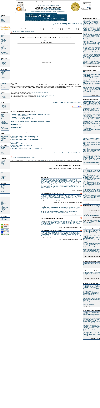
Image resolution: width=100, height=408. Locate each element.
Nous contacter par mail (76, 170)
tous (32, 29)
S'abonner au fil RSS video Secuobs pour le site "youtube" (67, 102)
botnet (2, 187)
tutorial (91, 215)
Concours (3, 39)
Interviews (3, 48)
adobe (63, 223)
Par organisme (4, 86)
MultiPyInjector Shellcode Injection (91, 162)
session (37, 92)
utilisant (46, 200)
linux (2, 186)
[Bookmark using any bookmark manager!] (77, 107)
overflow (67, 223)
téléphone (66, 198)
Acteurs (3, 41)
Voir (77, 29)
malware (88, 208)
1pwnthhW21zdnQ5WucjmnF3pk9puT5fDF (53, 3)
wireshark (68, 208)
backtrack (46, 92)
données (58, 196)
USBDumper (43, 184)
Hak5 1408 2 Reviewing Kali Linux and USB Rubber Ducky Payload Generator (30, 120)
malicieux (55, 198)
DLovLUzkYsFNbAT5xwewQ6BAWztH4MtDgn (49, 5)
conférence (56, 197)
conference (43, 210)
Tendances (3, 35)
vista (73, 197)
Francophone (4, 61)
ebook (80, 221)
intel (49, 200)
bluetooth (51, 197)
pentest (66, 235)
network (3, 166)
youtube (47, 40)
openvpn (52, 211)
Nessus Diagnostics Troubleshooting (91, 158)
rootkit (76, 197)
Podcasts (3, 49)
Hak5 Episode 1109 (16, 124)
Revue (2, 73)
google (57, 200)
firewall (90, 222)
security (3, 160)
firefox (59, 223)
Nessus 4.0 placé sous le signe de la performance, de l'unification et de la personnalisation (91, 327)
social (52, 223)
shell (64, 197)
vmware (72, 208)
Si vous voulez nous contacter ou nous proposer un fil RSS (67, 24)
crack (72, 234)
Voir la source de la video (75, 101)
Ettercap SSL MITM (47, 185)
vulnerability (96, 206)
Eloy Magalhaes (87, 148)
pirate (45, 224)
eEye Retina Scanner (49, 187)
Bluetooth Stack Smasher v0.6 (48, 179)
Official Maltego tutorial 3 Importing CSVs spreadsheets (25, 139)
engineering (60, 198)
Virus (2, 38)
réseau (65, 195)
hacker (2, 163)
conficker (66, 210)
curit (2, 172)
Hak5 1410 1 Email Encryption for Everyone (22, 118)
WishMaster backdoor (69, 184)
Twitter (2, 20)
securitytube (43, 212)
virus (46, 196)
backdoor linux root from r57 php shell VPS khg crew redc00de (26, 148)
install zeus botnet (87, 146)
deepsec (49, 212)
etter (73, 210)
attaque (3, 151)
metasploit (3, 176)
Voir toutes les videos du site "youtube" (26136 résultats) (68, 104)
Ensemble (3, 71)
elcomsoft (76, 210)
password (66, 207)
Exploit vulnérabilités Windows (60, 185)
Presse (2, 17)
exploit (2, 148)
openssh (63, 212)
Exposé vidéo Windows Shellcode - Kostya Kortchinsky (60, 180)
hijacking (41, 92)
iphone (63, 211)
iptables (75, 211)
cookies (33, 92)
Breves (2, 44)
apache (45, 237)
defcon (87, 215)
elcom (69, 210)
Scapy (57, 186)
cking (2, 178)
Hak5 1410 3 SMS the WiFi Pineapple (20, 117)
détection (43, 198)
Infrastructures (4, 45)
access (42, 223)
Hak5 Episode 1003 (16, 123)
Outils (2, 42)
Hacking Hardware (59, 184)
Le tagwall (3, 64)
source (62, 196)
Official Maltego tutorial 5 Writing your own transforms (24, 136)
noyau (42, 200)
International (4, 219)
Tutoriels (3, 47)
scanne (79, 196)
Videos (2, 74)
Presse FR (3, 18)
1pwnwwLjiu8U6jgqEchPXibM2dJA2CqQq (52, 8)
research (70, 222)
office (56, 212)
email (74, 235)
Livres (2, 46)
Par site (3, 63)
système (43, 196)
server (87, 222)
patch (64, 221)
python (42, 234)
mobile (46, 198)
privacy (56, 223)
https (77, 198)
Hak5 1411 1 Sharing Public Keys (19, 115)
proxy (49, 237)
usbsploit (54, 196)
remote (96, 208)
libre (64, 200)
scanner (46, 197)
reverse (61, 197)
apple (67, 221)
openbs (60, 211)
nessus (69, 234)
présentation (74, 196)
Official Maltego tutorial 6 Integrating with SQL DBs (23, 138)
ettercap (56, 211)
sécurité (3, 147)
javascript (53, 235)
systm (59, 212)
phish (96, 221)
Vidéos (2, 19)
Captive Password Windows (71, 182)
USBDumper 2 (50, 184)
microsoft (3, 153)
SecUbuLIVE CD (64, 186)
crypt (94, 215)
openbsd (70, 211)
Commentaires (4, 53)
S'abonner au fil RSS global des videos (24, 31)
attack (2, 164)
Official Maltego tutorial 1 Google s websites (22, 143)
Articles (3, 72)
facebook (43, 222)
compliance (71, 233)
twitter (70, 221)
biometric (3, 177)
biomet (2, 175)
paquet (70, 198)
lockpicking (56, 208)
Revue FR (3, 138)
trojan (49, 223)
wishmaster (53, 200)
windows (3, 149)
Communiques (4, 51)
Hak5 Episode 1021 (16, 127)
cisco (2, 191)
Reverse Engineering (50, 186)
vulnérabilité (78, 195)
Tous (2, 59)
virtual (74, 222)
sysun (61, 200)
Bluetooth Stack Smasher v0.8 (62, 179)
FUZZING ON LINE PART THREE (91, 138)
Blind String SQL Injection (89, 151)
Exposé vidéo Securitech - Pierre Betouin (67, 181)
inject (84, 222)
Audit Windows (61, 182)
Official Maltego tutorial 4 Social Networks (21, 145)
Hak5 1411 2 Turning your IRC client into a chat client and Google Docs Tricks (30, 114)
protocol (69, 196)
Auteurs (3, 77)
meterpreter (68, 197)
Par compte (3, 106)
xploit (97, 215)
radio (67, 212)
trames (74, 198)
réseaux (42, 197)
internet (92, 208)
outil (2, 152)
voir (61, 29)
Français (3, 218)
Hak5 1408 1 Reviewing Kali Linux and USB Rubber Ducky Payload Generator (30, 121)
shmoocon (52, 210)
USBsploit (3, 52)
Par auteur (3, 84)
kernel (55, 234)
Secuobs (3, 21)
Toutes (2, 93)
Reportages (3, 40)
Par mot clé (3, 62)
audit (69, 195)
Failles (2, 36)
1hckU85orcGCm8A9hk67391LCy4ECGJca (53, 4)
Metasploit (71, 186)
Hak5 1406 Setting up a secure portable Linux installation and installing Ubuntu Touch (32, 126)
